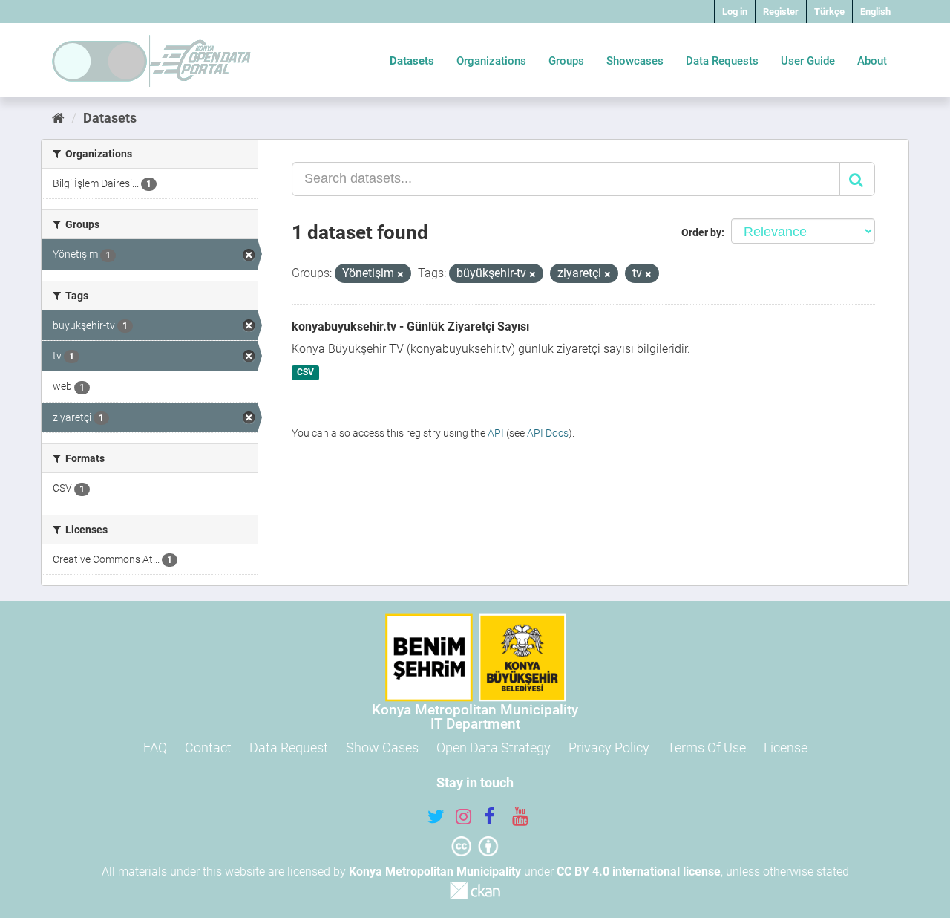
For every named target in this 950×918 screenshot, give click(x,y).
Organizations (491, 61)
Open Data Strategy (493, 747)
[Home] (58, 118)
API (496, 433)
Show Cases (382, 747)
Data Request (288, 747)
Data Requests (722, 61)
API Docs (548, 433)
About (872, 61)
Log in (734, 11)
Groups (566, 61)
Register (781, 11)
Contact (208, 747)
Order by (701, 232)
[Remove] (400, 274)
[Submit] (857, 179)
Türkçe (829, 11)
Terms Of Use (706, 747)
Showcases (635, 61)
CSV (305, 373)
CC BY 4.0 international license (639, 872)
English (875, 11)
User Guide (808, 61)
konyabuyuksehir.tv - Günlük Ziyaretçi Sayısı (410, 326)
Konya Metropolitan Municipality (435, 872)
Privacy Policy (609, 747)
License (786, 747)
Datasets (412, 61)
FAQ (155, 747)
